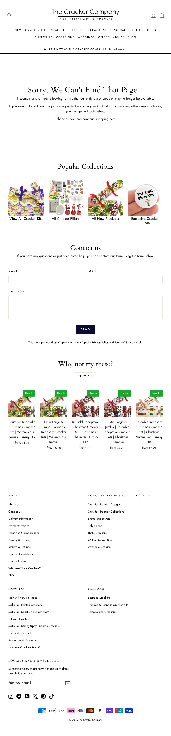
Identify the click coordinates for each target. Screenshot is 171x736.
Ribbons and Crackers (22, 640)
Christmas (44, 37)
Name (13, 271)
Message (16, 291)
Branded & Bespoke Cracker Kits (108, 605)
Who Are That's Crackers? (24, 568)
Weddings (86, 37)
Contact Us (15, 511)
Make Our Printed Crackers (25, 605)
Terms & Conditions (20, 554)
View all (85, 376)
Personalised (121, 30)
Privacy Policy (100, 342)
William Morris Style (100, 540)
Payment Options (18, 526)
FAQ (11, 575)
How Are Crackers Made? (24, 647)
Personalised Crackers (102, 612)
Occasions (65, 37)
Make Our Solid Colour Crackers (28, 612)
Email (92, 271)
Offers (104, 37)
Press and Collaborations (23, 533)
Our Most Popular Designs (104, 504)
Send (85, 329)
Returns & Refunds (19, 547)
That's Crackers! (97, 533)
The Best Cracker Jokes (22, 633)
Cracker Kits (36, 30)
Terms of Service (125, 342)
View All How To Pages (22, 598)
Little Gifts (146, 30)
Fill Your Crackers (19, 619)
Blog (132, 37)
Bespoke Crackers (99, 598)
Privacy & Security (19, 540)
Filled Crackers (92, 30)
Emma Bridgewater (99, 519)
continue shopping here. (99, 118)
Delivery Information (20, 519)
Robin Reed (95, 526)
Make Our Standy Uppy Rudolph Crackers (34, 626)
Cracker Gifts (63, 30)
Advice (119, 37)
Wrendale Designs (99, 547)
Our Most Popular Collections (106, 511)
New (18, 30)
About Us (14, 504)
